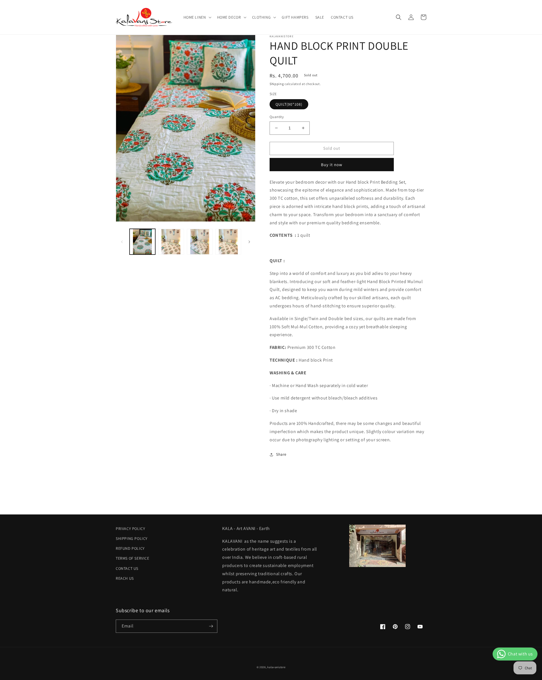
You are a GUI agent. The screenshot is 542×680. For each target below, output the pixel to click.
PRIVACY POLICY (130, 528)
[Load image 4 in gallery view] (228, 242)
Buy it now (331, 164)
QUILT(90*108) (289, 104)
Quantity (277, 116)
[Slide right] (249, 242)
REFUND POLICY (130, 548)
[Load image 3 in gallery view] (200, 242)
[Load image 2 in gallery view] (171, 242)
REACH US (125, 578)
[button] (197, 17)
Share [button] (281, 454)
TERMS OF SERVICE (132, 558)
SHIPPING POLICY (132, 538)
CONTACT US (127, 568)
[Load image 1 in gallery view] (142, 242)
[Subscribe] (211, 626)
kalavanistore (276, 667)
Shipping (277, 84)
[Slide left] (122, 242)
